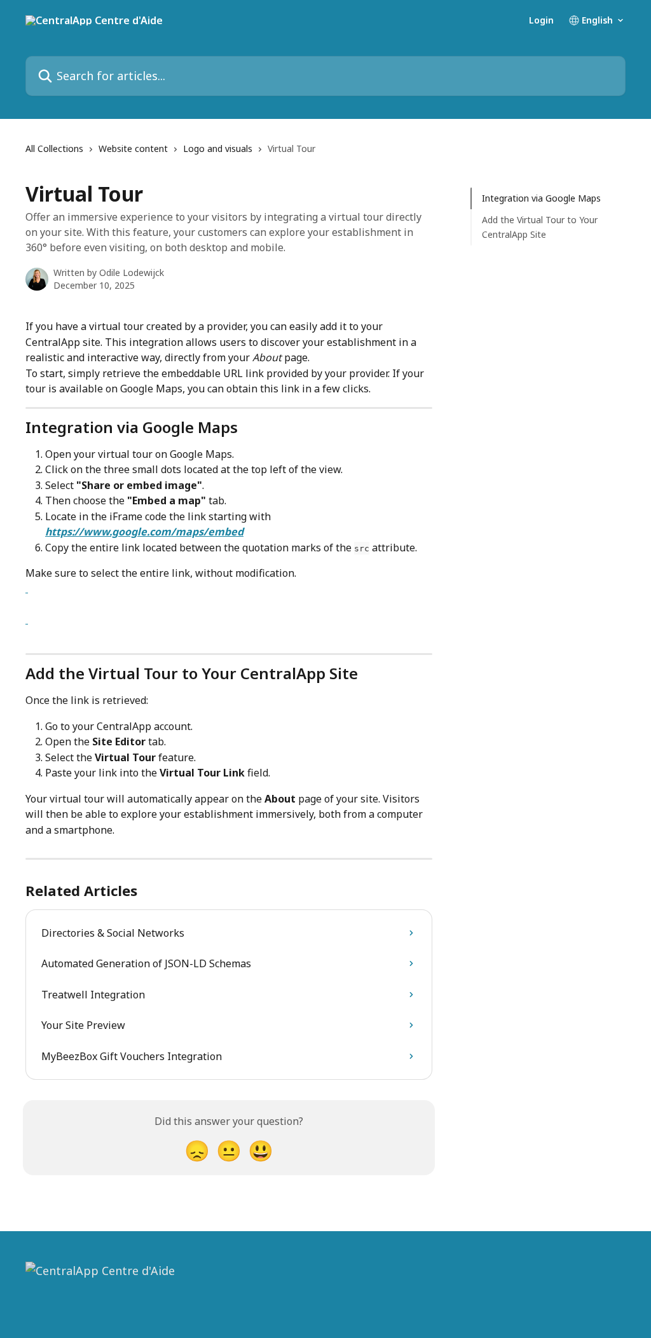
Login (541, 20)
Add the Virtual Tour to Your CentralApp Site (540, 227)
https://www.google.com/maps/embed (144, 532)
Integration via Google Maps (541, 198)
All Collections (54, 148)
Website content (133, 148)
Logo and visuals (217, 148)
